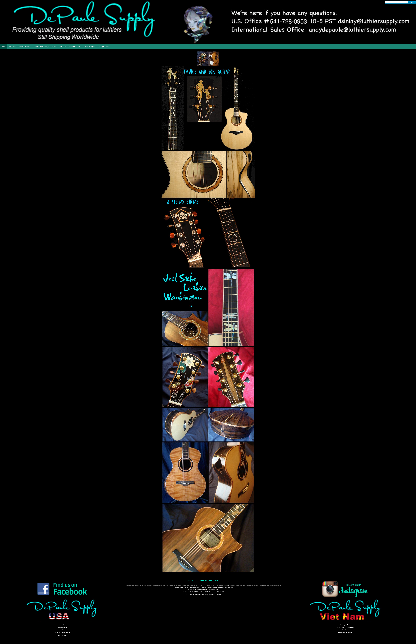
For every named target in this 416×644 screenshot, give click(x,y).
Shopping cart (104, 46)
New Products (24, 46)
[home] (208, 43)
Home (4, 46)
